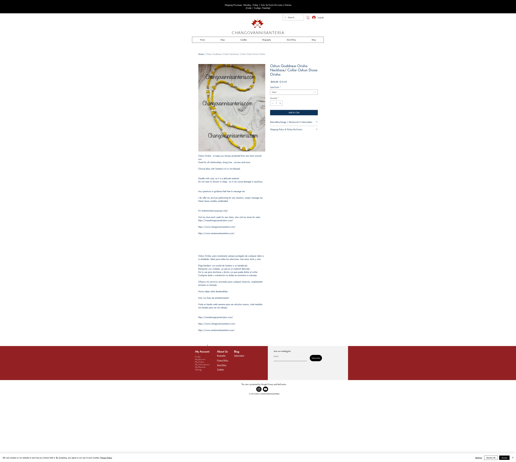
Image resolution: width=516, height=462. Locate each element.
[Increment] (280, 103)
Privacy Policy (106, 457)
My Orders (199, 362)
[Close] (512, 458)
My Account (200, 359)
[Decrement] (272, 103)
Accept (504, 457)
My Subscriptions (202, 364)
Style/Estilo (275, 87)
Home (201, 54)
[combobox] (294, 92)
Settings (198, 369)
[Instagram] (258, 389)
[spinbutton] (276, 103)
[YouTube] (265, 389)
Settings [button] (478, 457)
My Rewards (200, 367)
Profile (197, 356)
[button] (308, 17)
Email (276, 356)
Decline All (490, 457)
